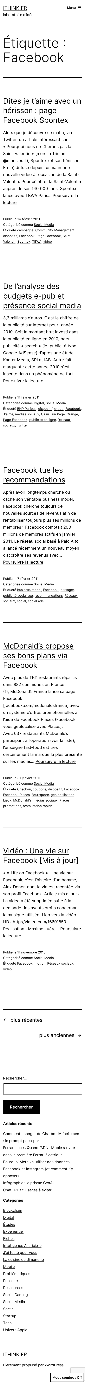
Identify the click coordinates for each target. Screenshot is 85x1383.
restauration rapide (38, 806)
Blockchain (12, 1210)
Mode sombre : (64, 1377)
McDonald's (22, 800)
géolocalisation (62, 795)
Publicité (10, 1281)
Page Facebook (49, 236)
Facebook (27, 236)
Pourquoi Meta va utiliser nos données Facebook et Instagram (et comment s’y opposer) (38, 1169)
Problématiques (16, 1274)
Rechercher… (15, 1078)
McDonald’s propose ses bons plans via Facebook (38, 655)
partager (67, 590)
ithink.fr (15, 8)
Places (64, 800)
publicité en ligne (42, 420)
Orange (72, 414)
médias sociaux (27, 414)
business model (29, 590)
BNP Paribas (26, 409)
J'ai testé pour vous (20, 1252)
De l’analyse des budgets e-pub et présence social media (42, 296)
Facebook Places (16, 795)
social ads (36, 601)
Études (9, 1224)
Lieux (7, 800)
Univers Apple (15, 1330)
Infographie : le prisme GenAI (28, 1183)
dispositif (10, 236)
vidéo (47, 241)
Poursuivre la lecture (23, 380)
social (21, 601)
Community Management (54, 230)
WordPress (54, 1365)
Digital (39, 403)
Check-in (24, 789)
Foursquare (40, 795)
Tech (7, 1323)
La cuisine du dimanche (23, 1259)
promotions (12, 806)
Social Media (44, 224)
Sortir (8, 1309)
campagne (25, 230)
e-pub (59, 409)
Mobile (9, 1266)
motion (39, 963)
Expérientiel (13, 1231)
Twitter (22, 425)
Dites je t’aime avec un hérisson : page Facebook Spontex (42, 110)
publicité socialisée (18, 595)
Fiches (8, 1238)
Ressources (13, 1288)
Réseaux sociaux (60, 963)
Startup (9, 1316)
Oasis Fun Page (53, 414)
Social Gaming (15, 1295)
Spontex (23, 241)
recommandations (49, 595)
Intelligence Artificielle (22, 1245)
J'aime (8, 414)
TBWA (36, 241)
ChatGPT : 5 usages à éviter (27, 1190)
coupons (39, 789)
